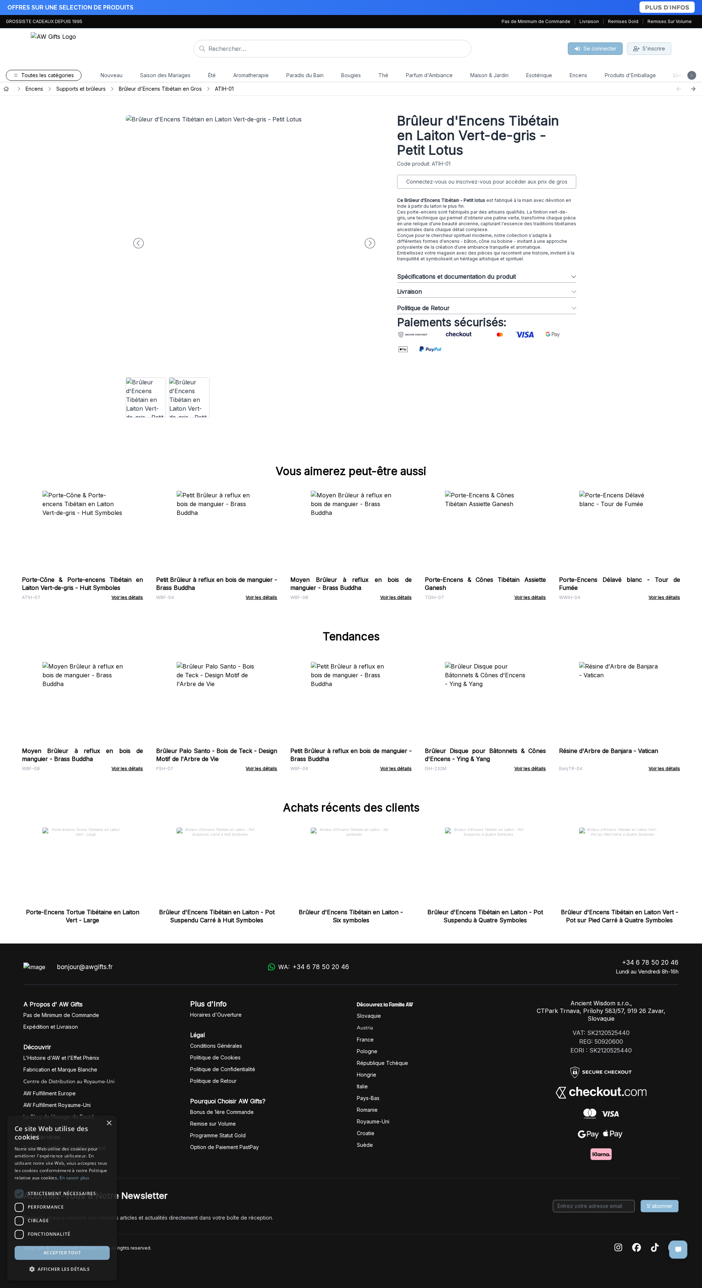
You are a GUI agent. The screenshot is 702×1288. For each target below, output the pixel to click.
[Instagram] (618, 1248)
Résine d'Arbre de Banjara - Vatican (608, 750)
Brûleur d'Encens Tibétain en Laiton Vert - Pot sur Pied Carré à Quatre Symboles (619, 916)
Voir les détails (127, 597)
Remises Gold (623, 21)
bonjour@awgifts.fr (85, 967)
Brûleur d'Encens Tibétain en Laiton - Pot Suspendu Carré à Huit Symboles (217, 916)
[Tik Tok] (654, 1248)
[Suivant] (693, 88)
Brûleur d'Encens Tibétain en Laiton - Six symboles (351, 916)
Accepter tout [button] (62, 1253)
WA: (313, 967)
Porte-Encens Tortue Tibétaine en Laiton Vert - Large (82, 916)
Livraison (589, 21)
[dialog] (62, 1198)
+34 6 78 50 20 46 (650, 962)
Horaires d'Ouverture (216, 1015)
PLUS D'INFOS (667, 7)
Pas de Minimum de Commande (536, 21)
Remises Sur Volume (670, 21)
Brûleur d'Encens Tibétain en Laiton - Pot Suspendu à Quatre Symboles (485, 916)
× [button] (109, 1123)
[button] (62, 1269)
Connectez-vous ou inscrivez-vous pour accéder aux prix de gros (486, 181)
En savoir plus (74, 1178)
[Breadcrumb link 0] (6, 88)
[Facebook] (636, 1248)
